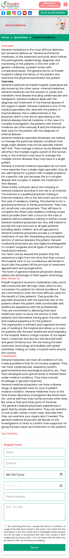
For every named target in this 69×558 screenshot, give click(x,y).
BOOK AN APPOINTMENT (53, 12)
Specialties (21, 37)
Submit (34, 547)
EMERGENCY (50, 4)
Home (5, 37)
